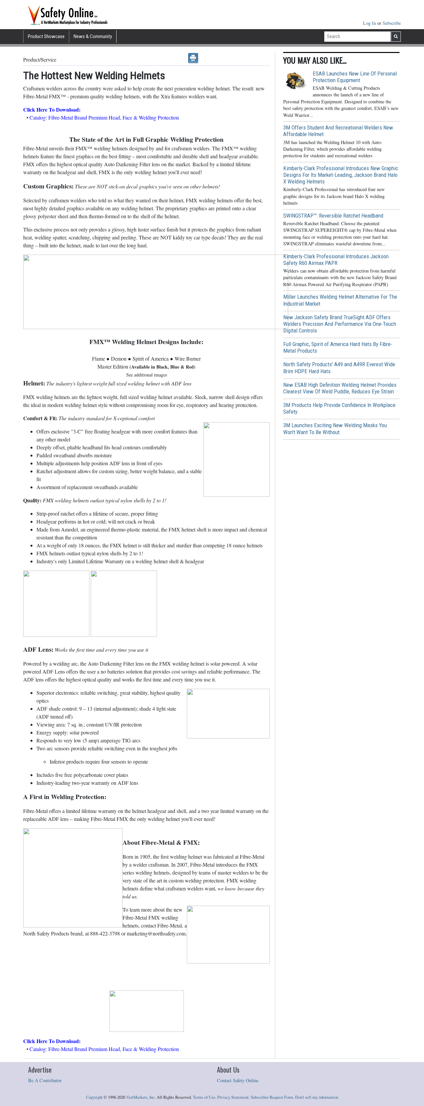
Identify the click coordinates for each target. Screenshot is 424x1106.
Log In (370, 23)
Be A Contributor (45, 1080)
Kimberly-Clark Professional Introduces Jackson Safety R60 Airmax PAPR (336, 259)
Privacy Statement (233, 1097)
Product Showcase (46, 36)
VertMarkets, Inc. (141, 1097)
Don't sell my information (316, 1097)
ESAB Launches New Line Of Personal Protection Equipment (355, 76)
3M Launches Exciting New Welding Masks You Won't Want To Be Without (335, 428)
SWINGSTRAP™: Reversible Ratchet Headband (333, 215)
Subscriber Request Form (272, 1097)
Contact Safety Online (237, 1080)
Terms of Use (204, 1097)
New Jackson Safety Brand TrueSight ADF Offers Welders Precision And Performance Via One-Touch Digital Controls (339, 324)
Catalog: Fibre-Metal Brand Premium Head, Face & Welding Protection (104, 117)
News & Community (93, 36)
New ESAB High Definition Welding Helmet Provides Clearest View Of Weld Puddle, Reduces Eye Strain (340, 388)
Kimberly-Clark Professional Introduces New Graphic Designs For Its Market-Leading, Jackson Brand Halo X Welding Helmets (340, 175)
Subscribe (392, 23)
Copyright (94, 1097)
